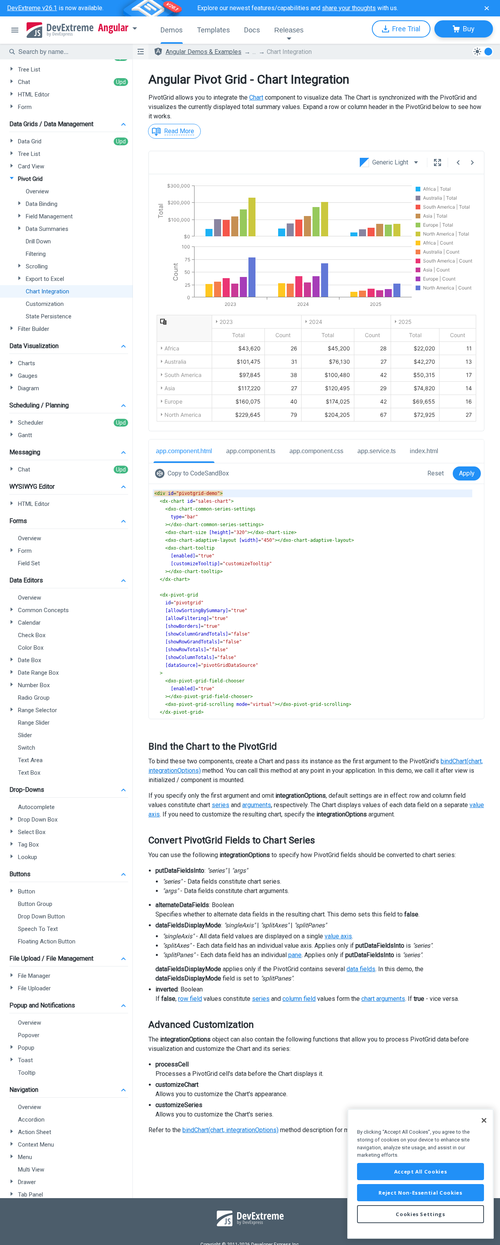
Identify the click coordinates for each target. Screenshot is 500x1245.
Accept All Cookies (420, 1171)
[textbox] (70, 51)
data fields (360, 969)
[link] (193, 473)
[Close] (484, 1120)
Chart (256, 97)
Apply (467, 473)
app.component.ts (250, 451)
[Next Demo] (472, 162)
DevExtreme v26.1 (32, 8)
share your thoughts (349, 8)
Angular (113, 27)
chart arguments (383, 998)
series (220, 805)
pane (295, 955)
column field (299, 998)
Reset (435, 473)
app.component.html (184, 451)
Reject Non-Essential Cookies (420, 1192)
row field (190, 998)
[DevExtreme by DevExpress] (60, 30)
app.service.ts (376, 451)
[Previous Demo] (458, 162)
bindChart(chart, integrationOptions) (230, 1130)
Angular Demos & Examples (203, 51)
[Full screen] (437, 162)
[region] (420, 1174)
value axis (338, 936)
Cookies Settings (420, 1214)
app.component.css (316, 451)
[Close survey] (486, 8)
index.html (424, 451)
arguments (256, 805)
